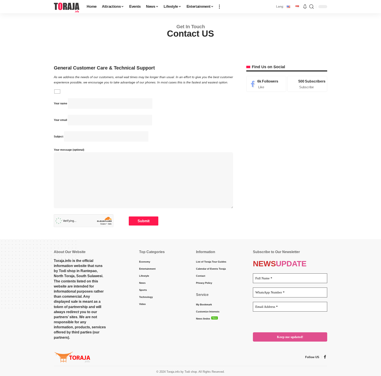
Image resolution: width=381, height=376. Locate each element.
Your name (61, 103)
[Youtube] (307, 84)
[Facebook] (266, 84)
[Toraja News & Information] (67, 6)
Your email (61, 120)
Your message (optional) (69, 149)
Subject (59, 136)
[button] (219, 6)
